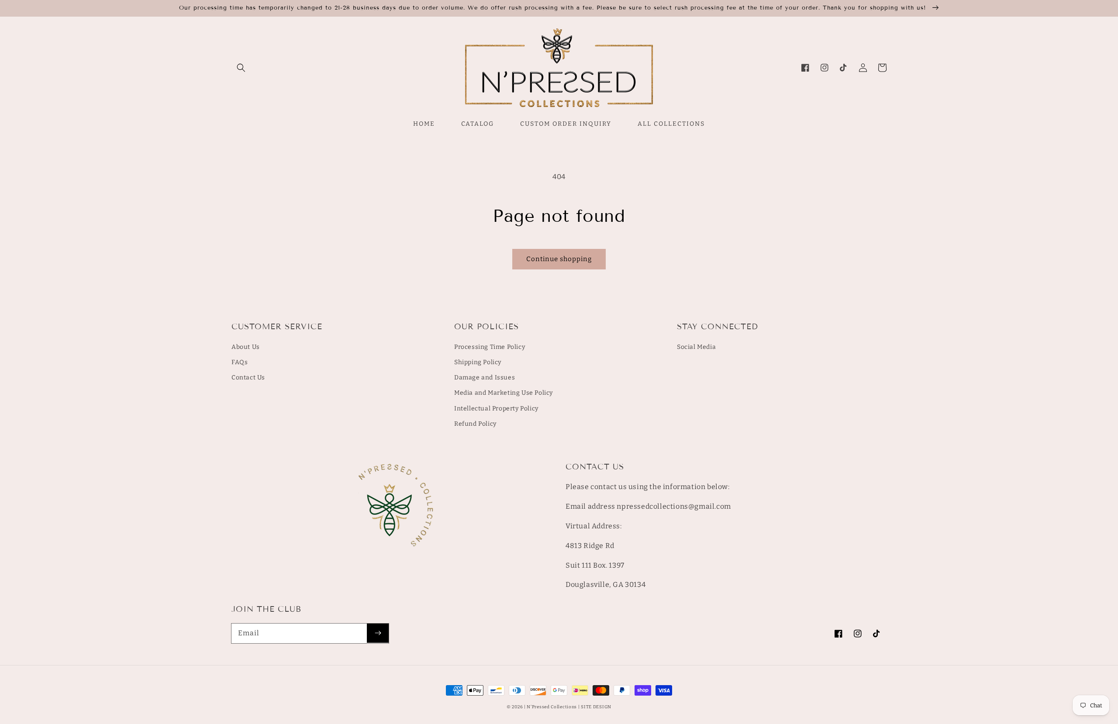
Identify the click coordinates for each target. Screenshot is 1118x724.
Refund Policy (475, 424)
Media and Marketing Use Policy (503, 392)
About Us (245, 347)
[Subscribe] (378, 633)
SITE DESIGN (596, 707)
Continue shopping (559, 259)
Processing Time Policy (489, 347)
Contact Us (248, 377)
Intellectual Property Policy (496, 408)
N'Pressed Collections (552, 707)
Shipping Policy (477, 362)
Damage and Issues (484, 377)
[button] (241, 67)
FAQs (239, 362)
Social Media (696, 347)
